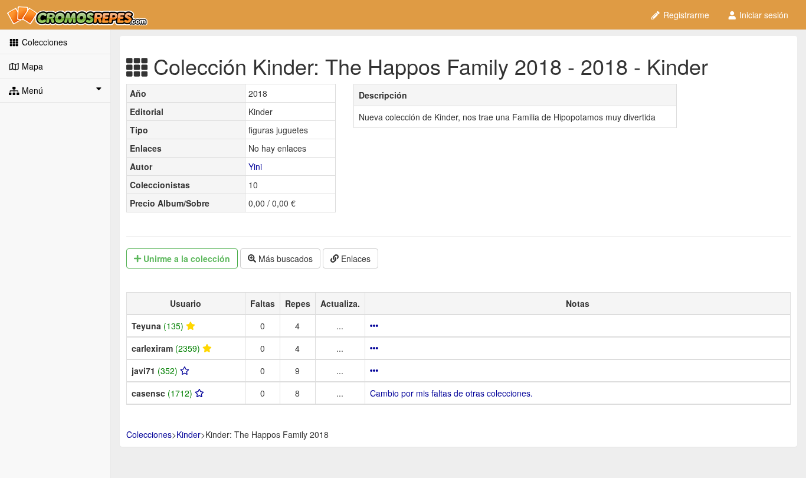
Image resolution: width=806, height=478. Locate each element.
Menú (31, 90)
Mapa (31, 66)
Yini (255, 166)
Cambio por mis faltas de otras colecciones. (451, 393)
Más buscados (284, 258)
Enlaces (355, 258)
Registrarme (685, 15)
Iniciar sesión (762, 15)
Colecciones (43, 42)
